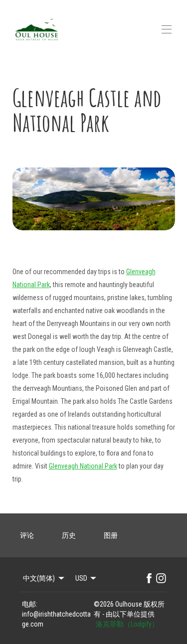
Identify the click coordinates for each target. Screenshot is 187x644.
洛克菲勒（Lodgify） (127, 624)
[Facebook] (149, 578)
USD (81, 578)
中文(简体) (39, 578)
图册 (111, 535)
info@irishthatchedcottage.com (56, 619)
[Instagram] (161, 578)
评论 (27, 535)
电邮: (29, 604)
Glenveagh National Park (83, 466)
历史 (69, 535)
